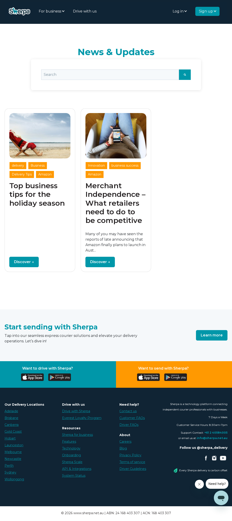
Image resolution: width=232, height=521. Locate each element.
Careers (125, 442)
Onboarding (71, 455)
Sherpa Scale (72, 462)
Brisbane (11, 418)
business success (124, 165)
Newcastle (13, 459)
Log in (178, 11)
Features (69, 442)
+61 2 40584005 (215, 432)
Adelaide (11, 411)
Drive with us (85, 11)
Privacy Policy (130, 455)
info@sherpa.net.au (212, 438)
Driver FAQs (128, 425)
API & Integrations (76, 469)
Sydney (10, 472)
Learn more (212, 335)
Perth (9, 466)
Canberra (12, 425)
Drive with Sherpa (76, 411)
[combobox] (110, 74)
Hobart (10, 438)
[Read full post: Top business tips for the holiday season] (39, 135)
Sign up (206, 11)
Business (38, 165)
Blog (123, 448)
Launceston (14, 445)
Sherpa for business (77, 435)
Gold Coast (13, 432)
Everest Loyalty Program (82, 418)
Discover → (24, 262)
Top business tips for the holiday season (37, 194)
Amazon (45, 174)
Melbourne (13, 452)
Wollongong (14, 479)
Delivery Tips (22, 174)
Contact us (128, 411)
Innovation (96, 165)
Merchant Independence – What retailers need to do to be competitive (115, 203)
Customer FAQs (132, 418)
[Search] (185, 74)
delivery (18, 165)
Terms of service (132, 462)
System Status (73, 476)
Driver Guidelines (132, 469)
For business (50, 11)
